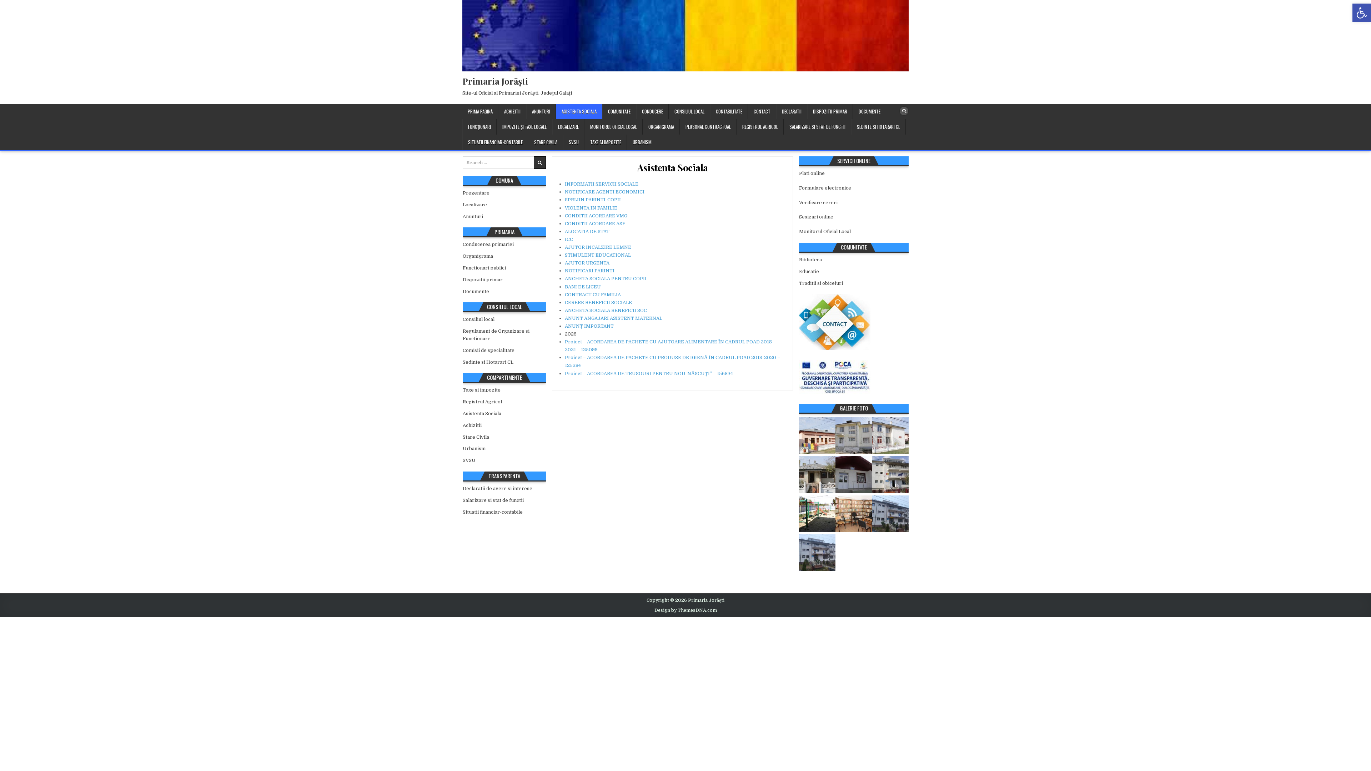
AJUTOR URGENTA (587, 263)
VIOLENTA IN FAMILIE (591, 208)
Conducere (652, 111)
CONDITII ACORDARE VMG (596, 215)
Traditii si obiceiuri (821, 283)
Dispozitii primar (830, 111)
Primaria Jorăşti (495, 81)
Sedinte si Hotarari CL (878, 126)
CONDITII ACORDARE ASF (595, 223)
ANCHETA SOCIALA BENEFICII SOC (606, 310)
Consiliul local (689, 111)
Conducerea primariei (488, 244)
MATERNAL (648, 318)
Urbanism (642, 142)
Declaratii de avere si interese (497, 488)
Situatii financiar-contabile (495, 142)
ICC (569, 239)
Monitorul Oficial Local (613, 126)
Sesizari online (816, 217)
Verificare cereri (818, 202)
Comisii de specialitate (488, 350)
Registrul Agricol (760, 126)
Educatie (809, 271)
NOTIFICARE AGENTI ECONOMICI (604, 192)
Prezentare (476, 193)
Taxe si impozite (605, 142)
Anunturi (541, 111)
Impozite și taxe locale (524, 126)
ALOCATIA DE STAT (587, 231)
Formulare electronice (825, 188)
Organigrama (661, 126)
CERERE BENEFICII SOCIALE (598, 302)
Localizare (568, 126)
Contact (762, 111)
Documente (869, 111)
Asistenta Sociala (579, 111)
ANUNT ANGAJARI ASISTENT (599, 318)
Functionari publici (484, 268)
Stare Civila (545, 142)
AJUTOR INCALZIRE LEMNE (598, 247)
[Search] (904, 111)
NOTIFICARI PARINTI (589, 270)
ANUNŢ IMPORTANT (589, 326)
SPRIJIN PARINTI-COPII (593, 199)
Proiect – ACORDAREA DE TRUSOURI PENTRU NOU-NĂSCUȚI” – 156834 (649, 373)
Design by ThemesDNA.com (685, 610)
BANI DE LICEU (583, 286)
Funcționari (479, 126)
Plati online (812, 173)
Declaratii (792, 111)
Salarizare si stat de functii (817, 126)
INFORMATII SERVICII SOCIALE (601, 184)
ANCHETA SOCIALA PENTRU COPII (606, 278)
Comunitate (619, 111)
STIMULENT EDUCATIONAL (598, 255)
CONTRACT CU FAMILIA (593, 294)
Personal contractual (708, 126)
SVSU (574, 142)
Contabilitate (729, 111)
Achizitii (512, 111)
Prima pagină (480, 111)
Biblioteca (810, 259)
